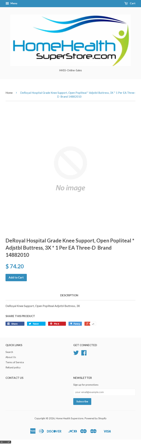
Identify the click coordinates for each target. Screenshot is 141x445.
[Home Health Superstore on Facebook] (84, 354)
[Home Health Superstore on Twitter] (76, 354)
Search (9, 352)
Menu (13, 3)
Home (9, 92)
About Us (11, 357)
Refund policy (13, 367)
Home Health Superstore (69, 418)
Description (69, 295)
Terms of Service (15, 362)
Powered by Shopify (95, 418)
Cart (132, 3)
